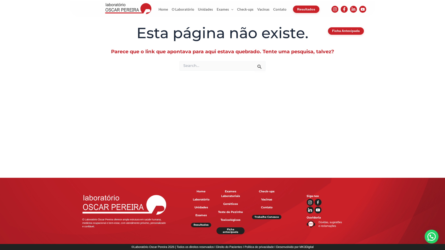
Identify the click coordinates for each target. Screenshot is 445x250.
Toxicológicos (230, 220)
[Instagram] (334, 9)
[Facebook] (344, 9)
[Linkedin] (353, 9)
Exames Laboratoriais (230, 194)
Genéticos (230, 204)
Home (201, 191)
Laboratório (201, 199)
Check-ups (266, 191)
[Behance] (362, 9)
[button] (231, 9)
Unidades (201, 207)
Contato (267, 207)
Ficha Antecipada (346, 31)
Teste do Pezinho (230, 212)
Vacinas (266, 199)
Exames (201, 215)
